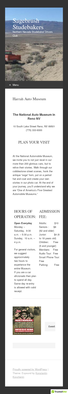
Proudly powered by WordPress (30, 369)
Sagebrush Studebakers (28, 23)
